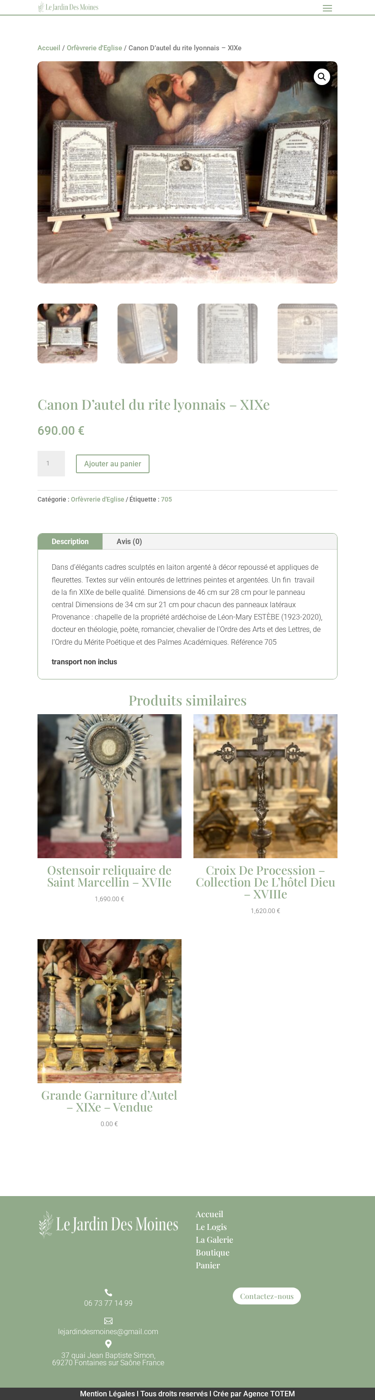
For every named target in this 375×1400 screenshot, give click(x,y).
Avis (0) (129, 541)
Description (70, 541)
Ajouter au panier (112, 464)
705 (166, 499)
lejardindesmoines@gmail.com (108, 1331)
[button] (322, 77)
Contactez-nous (267, 1296)
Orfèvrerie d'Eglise (94, 48)
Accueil (49, 48)
